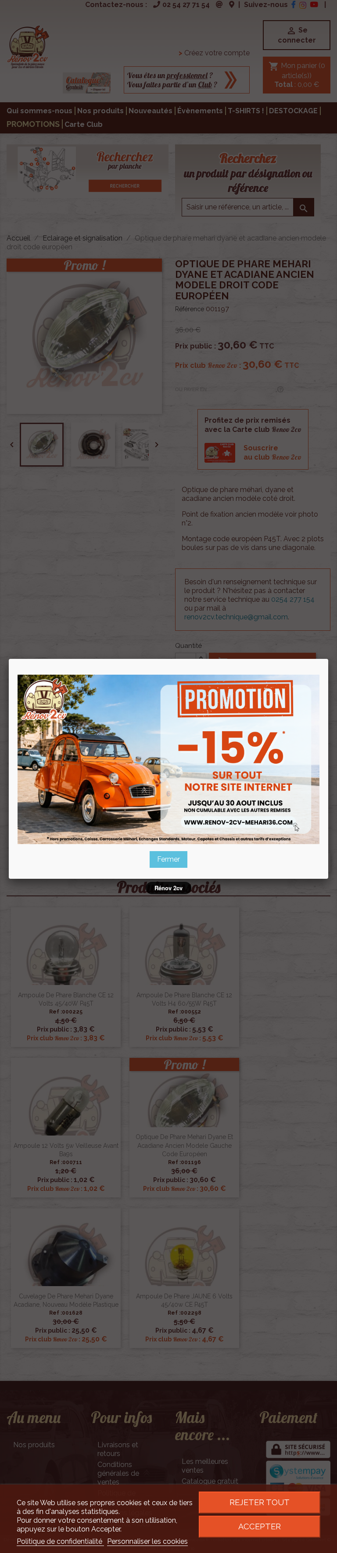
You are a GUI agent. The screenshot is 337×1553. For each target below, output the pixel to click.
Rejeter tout (259, 1502)
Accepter (259, 1526)
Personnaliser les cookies (147, 1541)
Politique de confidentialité (60, 1541)
